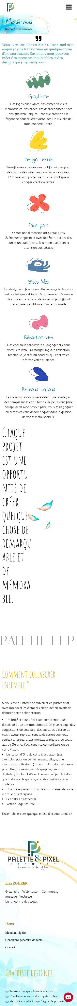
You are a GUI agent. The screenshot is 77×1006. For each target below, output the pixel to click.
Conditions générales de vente (23, 940)
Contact (10, 947)
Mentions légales (15, 932)
